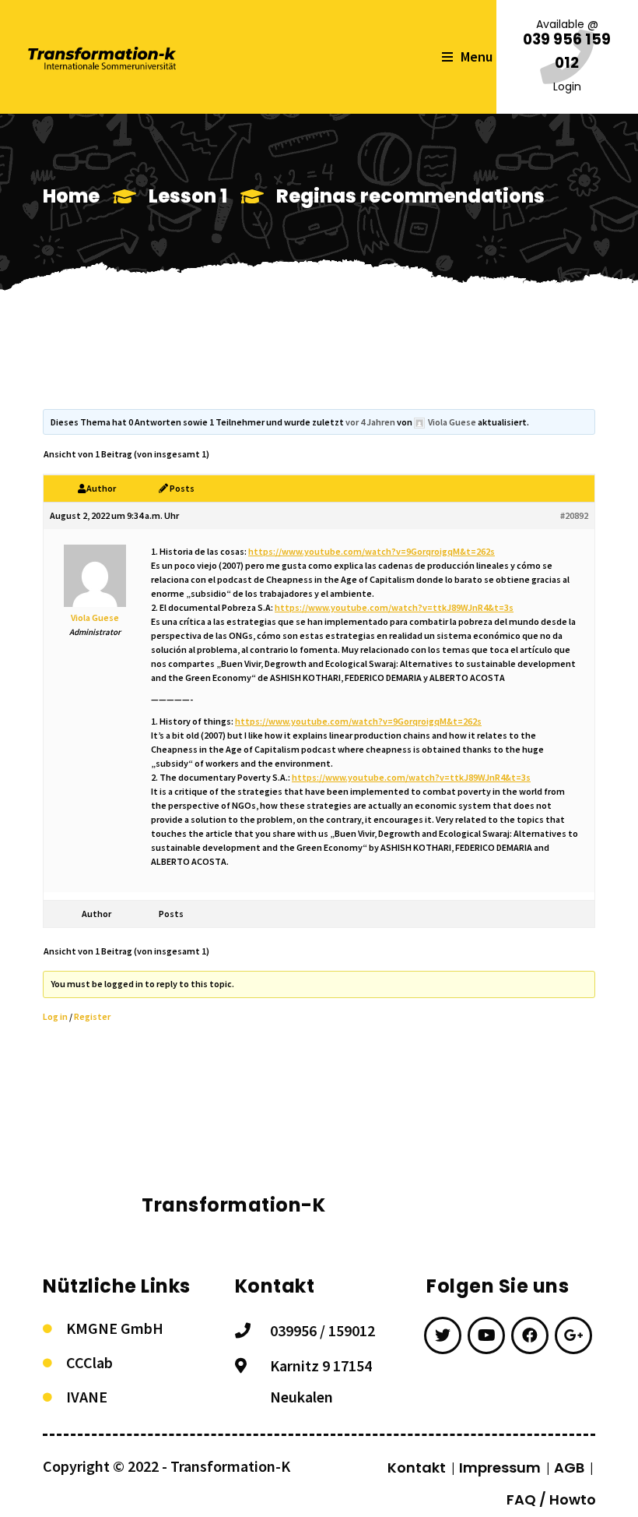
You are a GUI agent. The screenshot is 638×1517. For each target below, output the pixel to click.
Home (71, 196)
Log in (55, 1016)
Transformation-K (230, 1466)
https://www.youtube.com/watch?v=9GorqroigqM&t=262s (371, 551)
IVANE (86, 1396)
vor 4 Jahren (370, 422)
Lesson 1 (188, 196)
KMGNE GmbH (114, 1328)
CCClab (89, 1362)
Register (92, 1016)
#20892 (574, 515)
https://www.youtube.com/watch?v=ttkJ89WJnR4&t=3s (394, 607)
